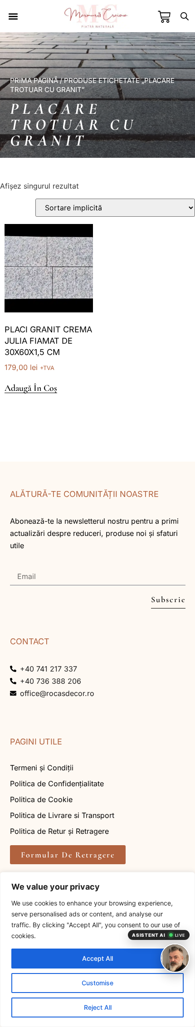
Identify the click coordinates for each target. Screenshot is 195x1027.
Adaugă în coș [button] (31, 388)
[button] (13, 16)
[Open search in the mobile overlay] (184, 16)
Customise (97, 983)
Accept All (97, 958)
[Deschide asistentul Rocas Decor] (175, 958)
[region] (97, 949)
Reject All (98, 1007)
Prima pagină (34, 80)
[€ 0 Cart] (164, 16)
